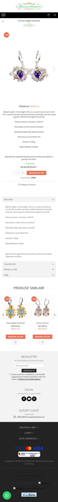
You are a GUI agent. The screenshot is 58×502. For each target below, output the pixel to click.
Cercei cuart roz (42, 323)
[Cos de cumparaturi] (49, 15)
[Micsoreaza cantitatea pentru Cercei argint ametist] (15, 173)
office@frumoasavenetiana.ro (31, 417)
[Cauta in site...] (55, 15)
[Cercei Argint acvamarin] (15, 307)
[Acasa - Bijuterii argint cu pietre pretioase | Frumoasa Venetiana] (29, 6)
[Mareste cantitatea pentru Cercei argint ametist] (23, 173)
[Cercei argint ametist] (29, 66)
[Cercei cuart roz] (42, 307)
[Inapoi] (2, 21)
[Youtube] (29, 398)
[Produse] (3, 16)
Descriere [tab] (8, 199)
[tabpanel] (29, 66)
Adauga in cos (36, 173)
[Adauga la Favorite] (15, 342)
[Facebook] (24, 398)
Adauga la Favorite (28, 184)
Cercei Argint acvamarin (15, 323)
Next (54, 69)
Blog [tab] (6, 274)
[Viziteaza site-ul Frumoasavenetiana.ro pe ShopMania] (29, 494)
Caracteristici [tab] (10, 264)
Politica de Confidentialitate (29, 379)
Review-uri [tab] (10, 269)
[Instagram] (34, 398)
